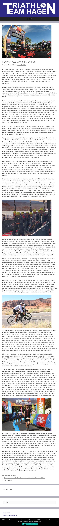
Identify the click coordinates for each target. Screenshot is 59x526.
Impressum (6, 513)
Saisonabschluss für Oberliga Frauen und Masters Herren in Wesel (24, 478)
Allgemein (7, 475)
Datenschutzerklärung (10, 515)
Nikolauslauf (8, 480)
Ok (23, 523)
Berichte (13, 475)
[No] (57, 522)
